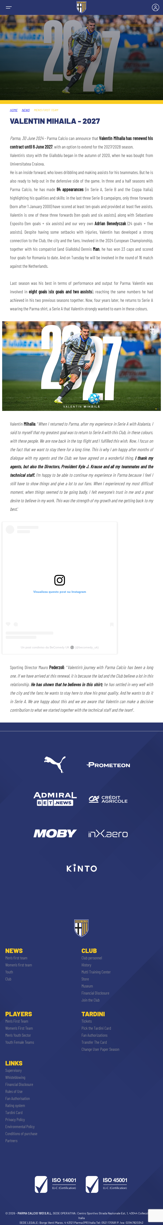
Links (13, 1063)
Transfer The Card (94, 1042)
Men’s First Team (16, 1020)
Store (85, 978)
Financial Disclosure (95, 992)
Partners (11, 1140)
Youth (9, 971)
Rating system (15, 1105)
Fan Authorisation (17, 1098)
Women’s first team (18, 964)
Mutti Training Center (96, 971)
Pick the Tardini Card (96, 1028)
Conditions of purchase (21, 1133)
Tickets (87, 1020)
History (86, 964)
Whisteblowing (15, 1077)
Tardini (93, 1014)
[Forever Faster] (55, 764)
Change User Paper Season (100, 1049)
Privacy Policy (15, 1119)
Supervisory (13, 1070)
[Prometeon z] (108, 764)
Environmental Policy (20, 1126)
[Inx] (108, 833)
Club (8, 978)
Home (13, 110)
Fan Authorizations (94, 1035)
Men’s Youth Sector (18, 1035)
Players (18, 1014)
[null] (55, 799)
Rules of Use (13, 1091)
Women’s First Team (19, 1028)
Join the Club (91, 999)
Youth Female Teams (19, 1042)
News (26, 110)
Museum (87, 985)
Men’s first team (16, 957)
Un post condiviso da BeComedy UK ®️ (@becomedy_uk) (60, 647)
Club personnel (92, 957)
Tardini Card (13, 1112)
